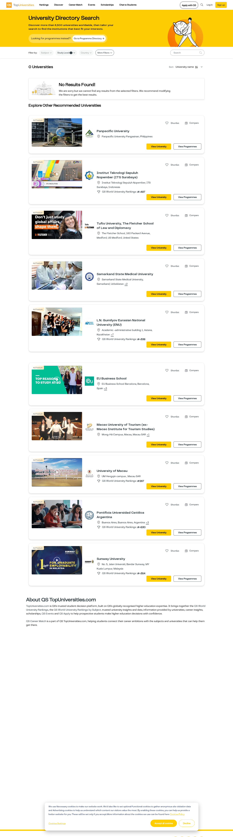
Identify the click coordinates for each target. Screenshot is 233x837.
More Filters (103, 52)
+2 (126, 284)
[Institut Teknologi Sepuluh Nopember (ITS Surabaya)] (89, 175)
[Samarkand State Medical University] (89, 276)
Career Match (75, 4)
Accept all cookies (164, 823)
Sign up (221, 4)
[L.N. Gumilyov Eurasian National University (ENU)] (89, 322)
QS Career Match (36, 621)
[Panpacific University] (89, 133)
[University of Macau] (89, 473)
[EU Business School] (89, 381)
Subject (45, 52)
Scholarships (107, 4)
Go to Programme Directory (88, 38)
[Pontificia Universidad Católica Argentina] (89, 515)
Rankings (44, 4)
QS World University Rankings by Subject (77, 609)
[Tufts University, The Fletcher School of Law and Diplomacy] (89, 225)
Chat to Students (127, 4)
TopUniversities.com (37, 606)
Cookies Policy (177, 814)
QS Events (48, 613)
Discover (58, 4)
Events (91, 4)
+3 (105, 388)
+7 (112, 334)
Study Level (64, 52)
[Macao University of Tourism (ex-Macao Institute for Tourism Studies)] (89, 427)
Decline (187, 823)
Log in (210, 4)
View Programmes (187, 146)
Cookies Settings (57, 823)
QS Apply (64, 613)
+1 (148, 434)
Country (85, 52)
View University (158, 146)
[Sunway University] (89, 561)
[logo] (20, 4)
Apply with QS (189, 5)
